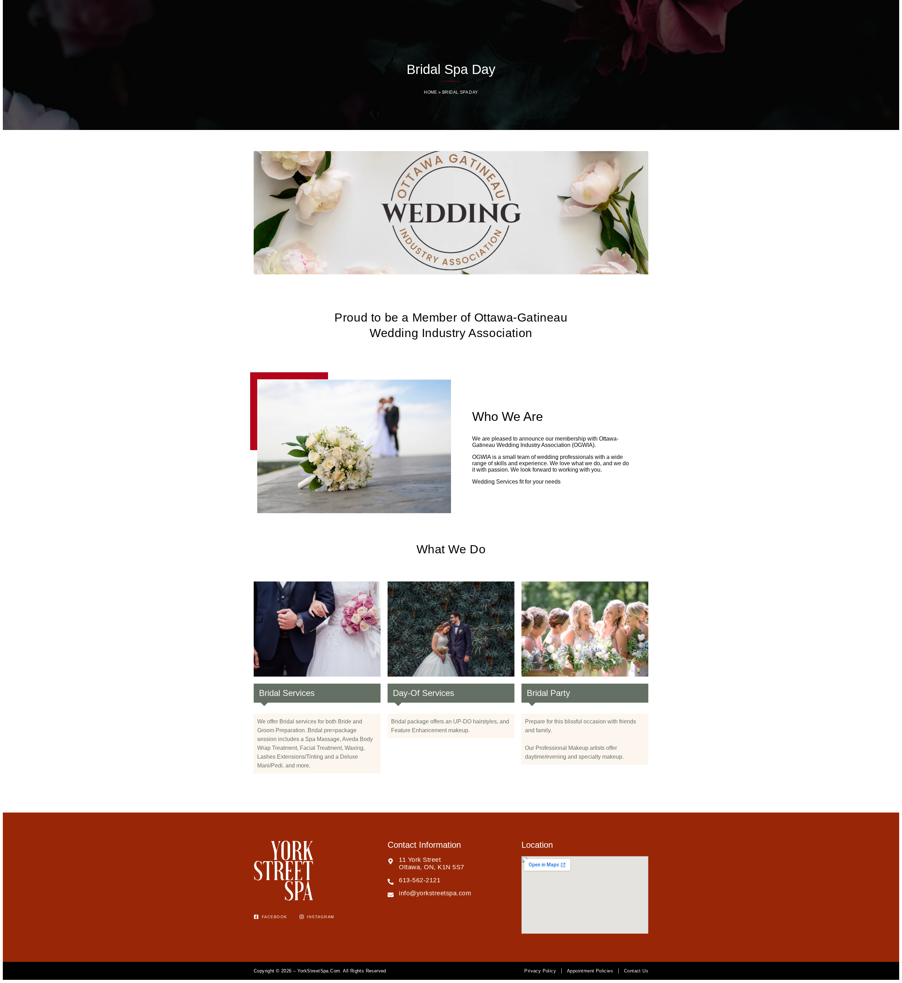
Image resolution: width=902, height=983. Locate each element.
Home (430, 92)
